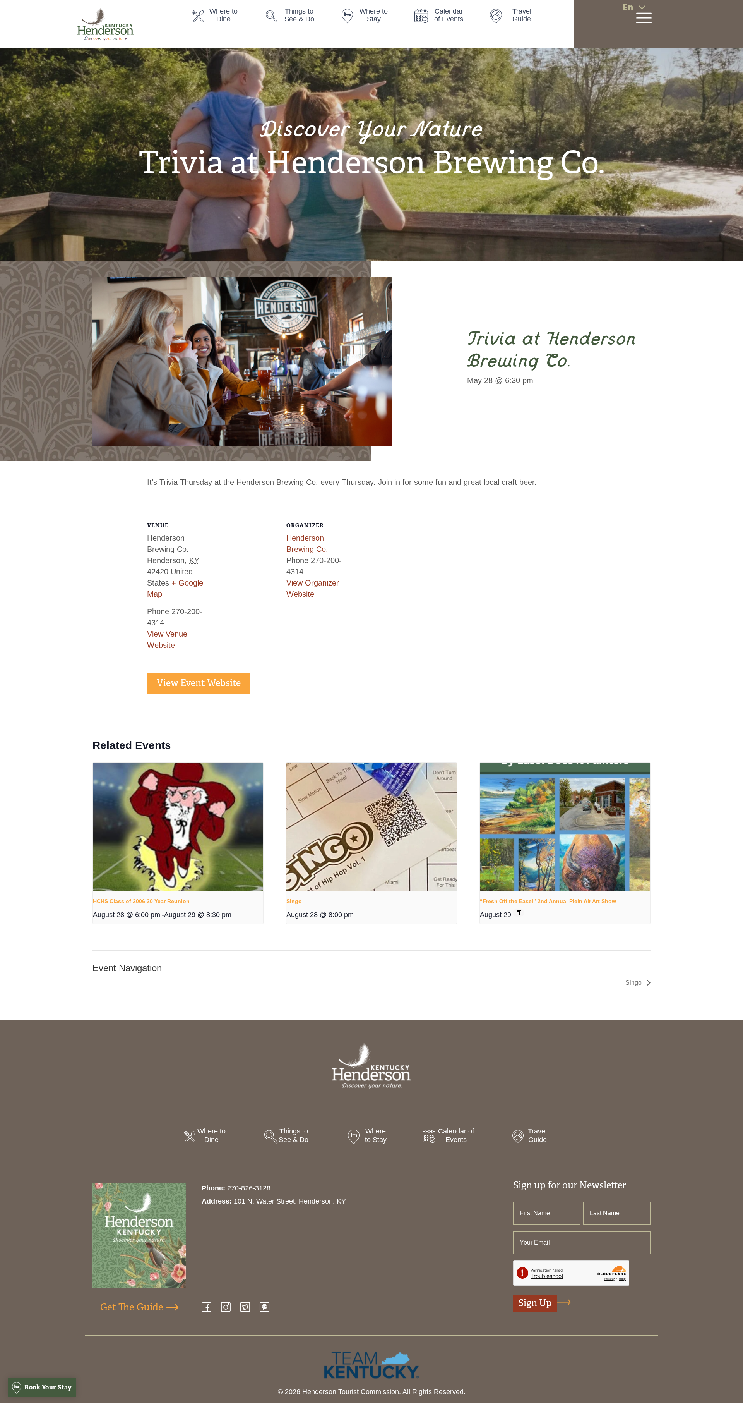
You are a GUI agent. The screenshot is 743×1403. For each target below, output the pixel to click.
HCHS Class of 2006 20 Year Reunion (141, 901)
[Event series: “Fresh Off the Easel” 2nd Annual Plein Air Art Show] (518, 912)
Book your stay (47, 1387)
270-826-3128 (248, 1188)
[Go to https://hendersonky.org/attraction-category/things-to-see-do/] (295, 17)
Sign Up (535, 1303)
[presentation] (178, 827)
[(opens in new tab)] (371, 1364)
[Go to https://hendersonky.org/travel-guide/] (518, 17)
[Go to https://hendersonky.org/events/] (443, 17)
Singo (294, 901)
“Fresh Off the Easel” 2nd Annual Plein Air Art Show (548, 901)
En (628, 7)
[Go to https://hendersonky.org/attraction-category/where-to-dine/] (221, 17)
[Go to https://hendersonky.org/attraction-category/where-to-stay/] (369, 17)
